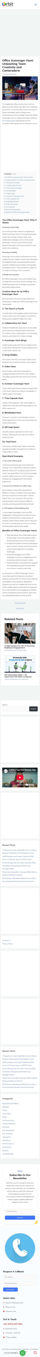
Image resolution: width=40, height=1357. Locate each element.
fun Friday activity (8, 121)
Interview (5, 1127)
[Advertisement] (20, 36)
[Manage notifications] (35, 1352)
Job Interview (7, 1134)
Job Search (6, 1137)
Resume (5, 1150)
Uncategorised (7, 1154)
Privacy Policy (7, 944)
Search (4, 705)
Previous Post (20, 603)
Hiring (4, 1117)
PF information (8, 1144)
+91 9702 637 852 (12, 1324)
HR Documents (8, 1120)
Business (5, 1107)
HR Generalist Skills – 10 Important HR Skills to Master (18, 676)
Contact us (6, 940)
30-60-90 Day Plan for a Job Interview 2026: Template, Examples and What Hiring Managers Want (19, 866)
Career (7, 679)
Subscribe (20, 1217)
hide (14, 174)
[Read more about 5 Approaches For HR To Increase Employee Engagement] (20, 633)
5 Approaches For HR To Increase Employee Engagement (20, 647)
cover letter (6, 1114)
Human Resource (9, 74)
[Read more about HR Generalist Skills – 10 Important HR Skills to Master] (20, 664)
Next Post (20, 608)
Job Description (8, 1130)
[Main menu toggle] (35, 4)
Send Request (10, 1289)
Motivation (6, 1140)
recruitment (6, 1147)
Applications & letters (10, 1103)
